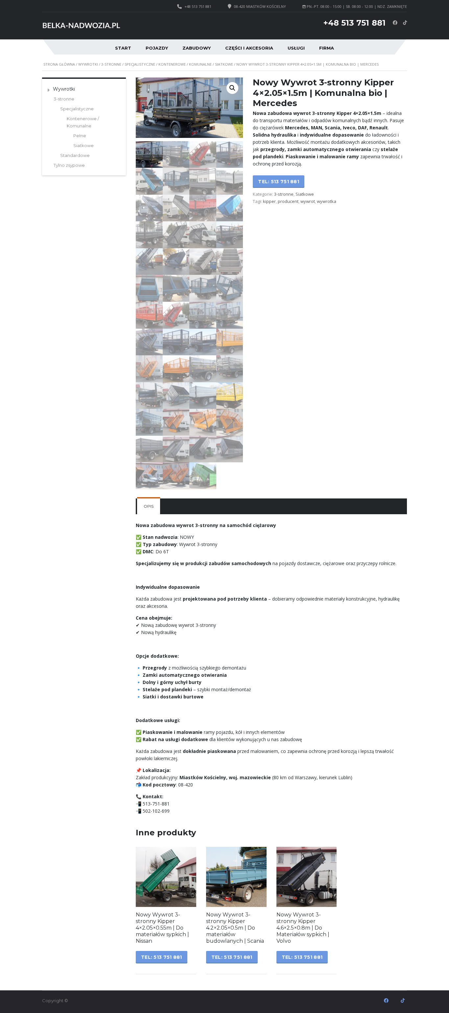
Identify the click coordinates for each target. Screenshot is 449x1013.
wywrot (307, 201)
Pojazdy (157, 48)
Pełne (79, 135)
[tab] (148, 506)
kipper (269, 201)
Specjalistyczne (140, 64)
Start (123, 48)
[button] (232, 88)
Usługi (296, 48)
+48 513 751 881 (197, 6)
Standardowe (75, 155)
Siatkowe (224, 64)
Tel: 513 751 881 (278, 182)
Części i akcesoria (249, 48)
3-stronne (111, 64)
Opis (149, 506)
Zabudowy (196, 48)
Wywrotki (88, 64)
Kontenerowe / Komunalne (185, 64)
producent (288, 201)
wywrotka (326, 201)
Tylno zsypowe (69, 165)
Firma (326, 48)
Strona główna (59, 64)
